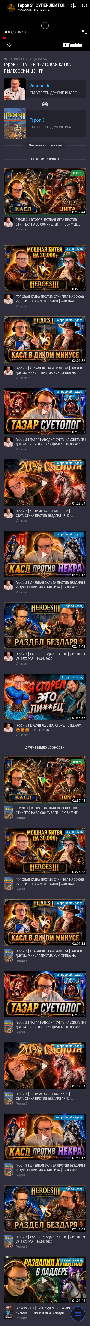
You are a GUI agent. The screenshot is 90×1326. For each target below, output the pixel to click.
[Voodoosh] (8, 222)
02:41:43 (78, 646)
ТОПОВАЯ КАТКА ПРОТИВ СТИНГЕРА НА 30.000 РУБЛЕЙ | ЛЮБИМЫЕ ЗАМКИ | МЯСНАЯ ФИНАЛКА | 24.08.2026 (50, 301)
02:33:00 (78, 432)
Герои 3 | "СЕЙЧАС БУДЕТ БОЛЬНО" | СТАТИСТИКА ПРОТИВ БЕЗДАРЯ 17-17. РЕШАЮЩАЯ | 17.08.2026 (43, 515)
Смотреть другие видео (54, 92)
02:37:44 (78, 212)
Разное (21, 1318)
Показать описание (45, 145)
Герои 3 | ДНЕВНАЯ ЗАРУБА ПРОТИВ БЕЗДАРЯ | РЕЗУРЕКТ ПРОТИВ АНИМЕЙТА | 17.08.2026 (50, 584)
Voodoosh (39, 86)
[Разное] (8, 1312)
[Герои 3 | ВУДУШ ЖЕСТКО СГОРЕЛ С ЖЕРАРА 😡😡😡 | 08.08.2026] (45, 697)
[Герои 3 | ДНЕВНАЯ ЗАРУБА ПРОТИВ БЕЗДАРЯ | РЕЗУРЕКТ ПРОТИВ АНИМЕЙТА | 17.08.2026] (45, 554)
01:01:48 (78, 1300)
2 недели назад (72, 606)
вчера (77, 173)
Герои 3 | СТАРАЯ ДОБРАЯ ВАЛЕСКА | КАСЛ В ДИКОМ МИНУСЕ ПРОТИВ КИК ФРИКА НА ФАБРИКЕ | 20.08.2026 (49, 373)
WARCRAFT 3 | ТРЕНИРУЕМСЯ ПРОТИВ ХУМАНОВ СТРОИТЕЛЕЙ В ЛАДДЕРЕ (43, 1310)
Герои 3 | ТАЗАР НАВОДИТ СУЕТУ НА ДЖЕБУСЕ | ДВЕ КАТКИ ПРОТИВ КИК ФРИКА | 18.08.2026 (51, 441)
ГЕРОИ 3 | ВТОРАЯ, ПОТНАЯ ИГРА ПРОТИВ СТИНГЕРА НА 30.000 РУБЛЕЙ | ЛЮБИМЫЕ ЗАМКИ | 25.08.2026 (47, 224)
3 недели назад (72, 677)
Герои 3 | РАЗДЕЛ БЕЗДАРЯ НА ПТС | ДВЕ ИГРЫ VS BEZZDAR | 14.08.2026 (50, 656)
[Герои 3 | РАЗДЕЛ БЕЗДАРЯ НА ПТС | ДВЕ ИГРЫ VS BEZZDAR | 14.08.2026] (45, 625)
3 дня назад (74, 249)
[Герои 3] (8, 812)
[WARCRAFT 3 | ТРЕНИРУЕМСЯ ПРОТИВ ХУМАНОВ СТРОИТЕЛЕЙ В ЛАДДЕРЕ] (45, 1279)
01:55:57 (78, 717)
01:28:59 (78, 503)
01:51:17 (78, 575)
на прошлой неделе (69, 320)
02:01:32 (78, 360)
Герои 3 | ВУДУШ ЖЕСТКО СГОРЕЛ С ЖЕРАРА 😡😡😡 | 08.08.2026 (48, 727)
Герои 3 (37, 120)
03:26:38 (78, 289)
